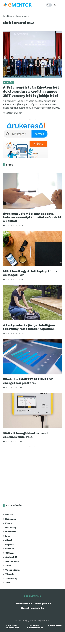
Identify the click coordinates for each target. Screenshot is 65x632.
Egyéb (8, 523)
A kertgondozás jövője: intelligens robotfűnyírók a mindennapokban (29, 327)
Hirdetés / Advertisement (35, 626)
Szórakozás (12, 561)
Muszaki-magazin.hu (32, 608)
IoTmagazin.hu (43, 603)
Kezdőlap (7, 16)
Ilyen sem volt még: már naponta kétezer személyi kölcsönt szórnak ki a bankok (32, 217)
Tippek (9, 574)
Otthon (9, 553)
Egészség (10, 519)
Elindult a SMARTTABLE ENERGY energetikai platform (28, 381)
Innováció (10, 531)
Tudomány (11, 578)
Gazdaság (10, 527)
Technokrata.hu (23, 603)
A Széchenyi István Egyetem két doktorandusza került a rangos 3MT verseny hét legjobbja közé (31, 91)
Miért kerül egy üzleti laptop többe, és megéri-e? (30, 273)
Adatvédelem (55, 625)
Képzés (8, 82)
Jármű (8, 540)
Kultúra (9, 548)
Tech (8, 565)
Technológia (12, 570)
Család (9, 514)
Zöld (8, 582)
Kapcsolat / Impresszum (12, 626)
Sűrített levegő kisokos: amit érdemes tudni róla (25, 435)
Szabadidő (11, 557)
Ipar (7, 536)
